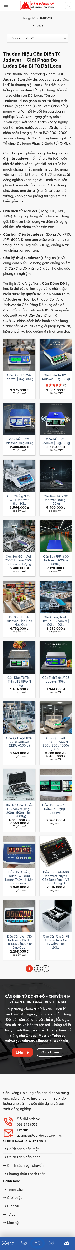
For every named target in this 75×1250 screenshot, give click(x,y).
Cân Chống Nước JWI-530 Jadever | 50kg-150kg (55, 621)
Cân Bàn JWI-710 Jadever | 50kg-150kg (56, 500)
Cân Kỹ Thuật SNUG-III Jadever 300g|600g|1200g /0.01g (56, 744)
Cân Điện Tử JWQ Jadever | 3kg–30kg (19, 377)
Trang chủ (29, 18)
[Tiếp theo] (45, 968)
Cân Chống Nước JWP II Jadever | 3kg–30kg (19, 500)
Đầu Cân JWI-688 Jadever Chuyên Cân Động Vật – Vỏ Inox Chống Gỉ (55, 878)
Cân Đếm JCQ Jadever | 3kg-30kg (19, 441)
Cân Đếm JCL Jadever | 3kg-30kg (56, 441)
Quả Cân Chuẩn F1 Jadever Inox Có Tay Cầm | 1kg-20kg (56, 942)
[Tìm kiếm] (68, 5)
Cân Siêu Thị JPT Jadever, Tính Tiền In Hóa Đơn (19, 621)
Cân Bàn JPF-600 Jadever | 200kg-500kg (56, 560)
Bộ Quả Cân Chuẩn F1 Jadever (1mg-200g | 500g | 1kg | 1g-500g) (19, 811)
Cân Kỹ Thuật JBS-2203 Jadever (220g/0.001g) (19, 742)
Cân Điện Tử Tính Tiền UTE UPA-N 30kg (19, 681)
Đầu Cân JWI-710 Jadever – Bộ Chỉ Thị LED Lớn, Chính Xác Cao (19, 942)
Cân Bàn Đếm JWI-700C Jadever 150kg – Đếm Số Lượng (19, 560)
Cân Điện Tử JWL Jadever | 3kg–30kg (56, 377)
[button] (5, 5)
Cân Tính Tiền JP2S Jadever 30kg (55, 679)
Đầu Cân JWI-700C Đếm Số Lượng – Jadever (56, 809)
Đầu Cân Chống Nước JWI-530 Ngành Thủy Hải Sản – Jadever (19, 878)
